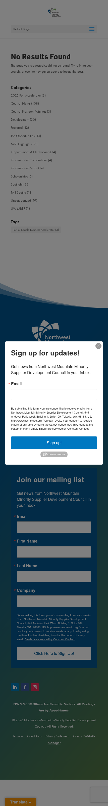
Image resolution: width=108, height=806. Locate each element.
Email (16, 384)
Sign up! (54, 442)
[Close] (98, 346)
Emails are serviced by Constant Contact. (64, 428)
